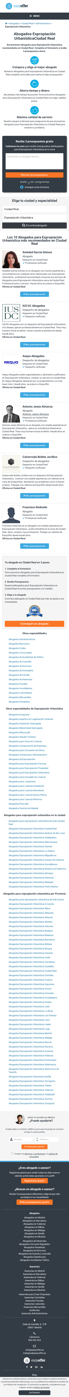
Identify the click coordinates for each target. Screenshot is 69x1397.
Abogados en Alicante (34, 1236)
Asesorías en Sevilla (34, 1287)
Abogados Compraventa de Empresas (27, 746)
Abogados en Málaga (34, 1230)
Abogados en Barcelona (34, 1220)
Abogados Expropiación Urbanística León (29, 1020)
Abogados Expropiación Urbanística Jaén (29, 1006)
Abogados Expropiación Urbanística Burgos (30, 948)
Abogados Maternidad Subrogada (26, 728)
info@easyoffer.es (35, 1350)
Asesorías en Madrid (34, 1271)
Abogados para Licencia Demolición (26, 790)
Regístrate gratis (34, 1180)
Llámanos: (34, 1337)
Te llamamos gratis (34, 1147)
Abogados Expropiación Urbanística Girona (30, 988)
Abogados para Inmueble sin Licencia (27, 777)
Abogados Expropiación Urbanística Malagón (31, 882)
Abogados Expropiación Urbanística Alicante (31, 917)
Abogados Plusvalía (18, 803)
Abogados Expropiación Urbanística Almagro (31, 873)
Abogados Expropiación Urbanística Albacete (31, 913)
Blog (34, 1375)
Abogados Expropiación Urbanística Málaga (30, 1037)
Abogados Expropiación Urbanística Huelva (30, 1002)
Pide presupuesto (35, 294)
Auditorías (34, 1310)
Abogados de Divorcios (20, 666)
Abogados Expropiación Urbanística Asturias (31, 926)
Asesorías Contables (34, 1297)
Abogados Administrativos (22, 639)
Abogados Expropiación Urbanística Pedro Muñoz (33, 886)
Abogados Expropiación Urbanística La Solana (32, 851)
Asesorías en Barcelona (34, 1274)
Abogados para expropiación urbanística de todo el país (36, 899)
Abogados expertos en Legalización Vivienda (31, 719)
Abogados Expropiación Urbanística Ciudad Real (33, 828)
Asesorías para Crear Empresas (34, 1294)
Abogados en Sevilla (34, 1233)
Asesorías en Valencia (34, 1277)
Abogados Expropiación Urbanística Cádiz (29, 957)
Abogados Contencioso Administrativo (28, 754)
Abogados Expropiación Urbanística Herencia (31, 877)
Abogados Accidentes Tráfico (34, 1260)
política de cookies (42, 1387)
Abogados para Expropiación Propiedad (28, 768)
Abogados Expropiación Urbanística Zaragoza (31, 1103)
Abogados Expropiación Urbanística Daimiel (30, 846)
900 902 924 (34, 1340)
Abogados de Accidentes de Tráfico (26, 657)
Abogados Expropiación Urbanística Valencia (31, 1090)
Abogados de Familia (19, 675)
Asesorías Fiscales (34, 1300)
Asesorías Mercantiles (34, 1307)
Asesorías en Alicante (34, 1290)
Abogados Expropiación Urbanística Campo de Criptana (36, 860)
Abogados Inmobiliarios (20, 688)
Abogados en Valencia (34, 1224)
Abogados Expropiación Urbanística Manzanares (33, 842)
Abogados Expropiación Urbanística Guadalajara (33, 997)
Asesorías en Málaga (34, 1283)
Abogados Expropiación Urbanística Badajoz (31, 930)
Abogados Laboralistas (20, 692)
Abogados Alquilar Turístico (22, 737)
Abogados (34, 1213)
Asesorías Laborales (34, 1304)
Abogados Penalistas (19, 701)
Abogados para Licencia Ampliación (26, 786)
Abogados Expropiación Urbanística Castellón (31, 966)
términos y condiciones (35, 1154)
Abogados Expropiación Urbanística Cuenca (30, 979)
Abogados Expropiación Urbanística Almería (30, 922)
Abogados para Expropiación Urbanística (29, 772)
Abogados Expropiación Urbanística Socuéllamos (33, 864)
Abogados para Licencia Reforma (25, 799)
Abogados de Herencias (20, 679)
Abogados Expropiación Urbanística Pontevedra (32, 1060)
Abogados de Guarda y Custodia (34, 1253)
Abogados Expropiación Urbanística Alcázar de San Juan (37, 833)
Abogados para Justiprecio (22, 781)
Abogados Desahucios (34, 1257)
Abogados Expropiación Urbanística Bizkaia (30, 944)
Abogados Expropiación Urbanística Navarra (31, 1046)
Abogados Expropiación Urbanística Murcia (30, 1042)
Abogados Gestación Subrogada (25, 723)
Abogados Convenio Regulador (34, 1244)
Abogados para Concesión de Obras (26, 750)
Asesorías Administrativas (34, 1313)
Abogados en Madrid (34, 1217)
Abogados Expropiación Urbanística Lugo (29, 1029)
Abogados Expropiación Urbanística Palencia (31, 1055)
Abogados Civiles (17, 648)
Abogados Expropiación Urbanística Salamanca (32, 1064)
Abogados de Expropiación (22, 759)
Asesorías (35, 1266)
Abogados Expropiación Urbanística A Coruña (31, 904)
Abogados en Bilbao (34, 1227)
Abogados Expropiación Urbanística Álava (29, 908)
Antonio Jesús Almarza (35, 414)
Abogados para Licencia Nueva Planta (28, 795)
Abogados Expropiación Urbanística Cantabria (32, 962)
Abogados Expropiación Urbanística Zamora (31, 1099)
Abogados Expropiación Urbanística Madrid (30, 1033)
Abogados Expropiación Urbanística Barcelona (32, 939)
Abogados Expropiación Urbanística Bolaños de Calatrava (37, 868)
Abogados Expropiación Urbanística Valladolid (32, 1094)
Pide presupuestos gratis (34, 1202)
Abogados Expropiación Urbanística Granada (31, 993)
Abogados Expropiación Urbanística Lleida (30, 1024)
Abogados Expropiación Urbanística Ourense (31, 1051)
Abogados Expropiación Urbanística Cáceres (31, 953)
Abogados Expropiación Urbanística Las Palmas (32, 1015)
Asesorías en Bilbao (34, 1280)
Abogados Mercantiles (20, 697)
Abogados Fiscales (18, 684)
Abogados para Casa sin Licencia (25, 741)
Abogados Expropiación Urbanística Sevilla (30, 1076)
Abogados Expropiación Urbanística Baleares (31, 935)
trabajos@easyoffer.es (34, 1353)
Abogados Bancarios (19, 643)
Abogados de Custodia (20, 661)
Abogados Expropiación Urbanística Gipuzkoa (31, 984)
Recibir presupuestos (34, 175)
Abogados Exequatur (19, 714)
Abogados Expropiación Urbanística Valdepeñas (32, 837)
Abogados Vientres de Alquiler (23, 808)
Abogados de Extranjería (21, 670)
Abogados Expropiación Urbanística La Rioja (31, 1011)
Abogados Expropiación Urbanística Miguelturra (32, 855)
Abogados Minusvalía (19, 732)
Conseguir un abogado (34, 623)
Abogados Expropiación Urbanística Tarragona (32, 1081)
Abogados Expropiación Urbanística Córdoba (31, 975)
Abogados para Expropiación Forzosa (27, 763)
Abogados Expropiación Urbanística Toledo (30, 1085)
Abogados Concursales (20, 652)
